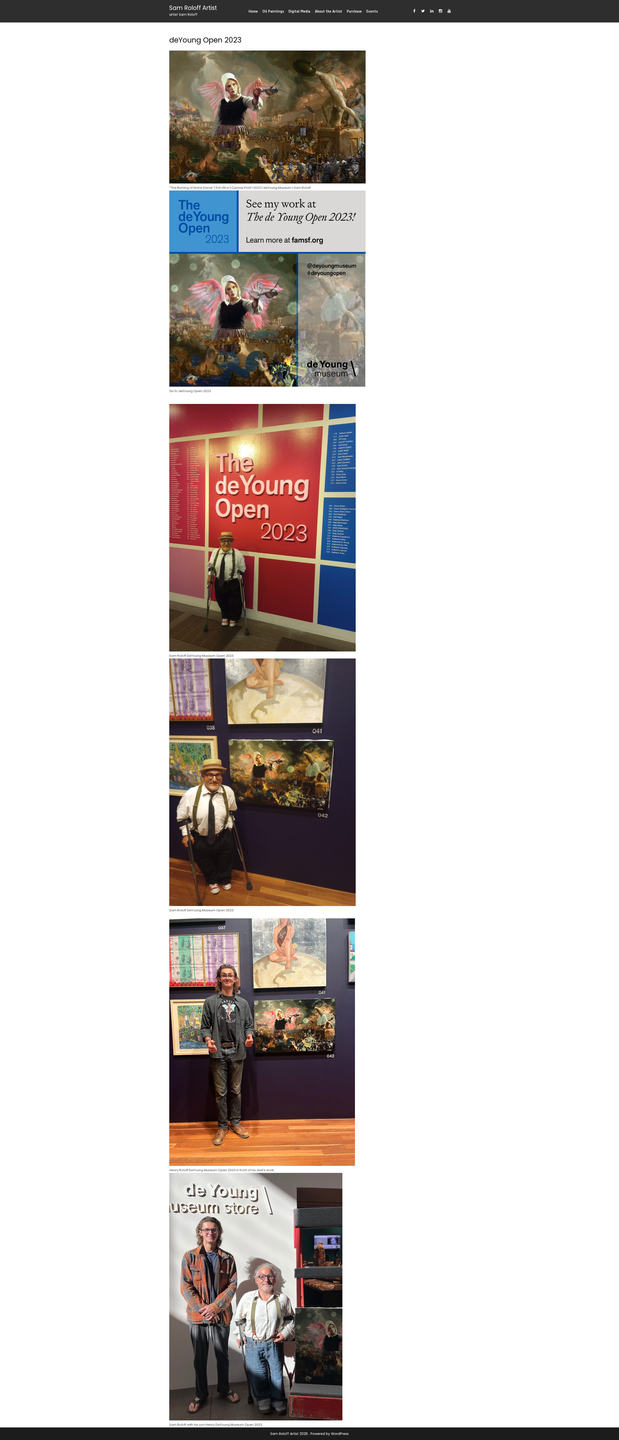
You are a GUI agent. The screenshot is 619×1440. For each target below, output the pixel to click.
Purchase (354, 11)
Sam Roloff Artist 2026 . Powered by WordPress (309, 1433)
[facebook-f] (414, 11)
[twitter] (423, 11)
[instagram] (440, 11)
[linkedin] (431, 11)
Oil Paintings (273, 11)
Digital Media (299, 11)
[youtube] (449, 11)
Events (372, 11)
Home (253, 11)
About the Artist (328, 11)
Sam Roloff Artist (193, 8)
